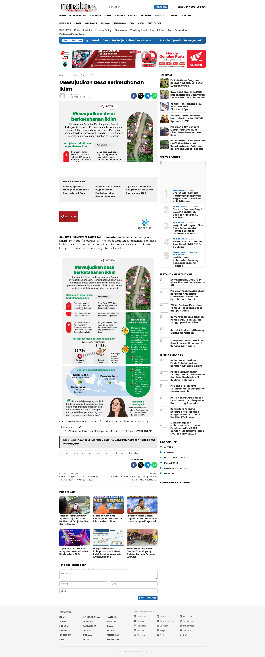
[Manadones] (78, 6)
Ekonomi (64, 626)
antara (65, 453)
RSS (185, 635)
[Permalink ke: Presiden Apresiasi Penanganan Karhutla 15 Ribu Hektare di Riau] (108, 505)
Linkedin (164, 625)
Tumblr (140, 621)
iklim (108, 453)
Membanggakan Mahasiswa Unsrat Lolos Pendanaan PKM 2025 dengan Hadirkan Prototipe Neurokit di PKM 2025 (187, 428)
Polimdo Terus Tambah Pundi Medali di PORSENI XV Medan (187, 244)
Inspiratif (89, 630)
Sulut (62, 621)
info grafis (119, 453)
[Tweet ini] (141, 96)
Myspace (141, 630)
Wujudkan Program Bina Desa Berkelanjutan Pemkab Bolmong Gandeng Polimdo (188, 229)
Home (62, 616)
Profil (110, 630)
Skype (163, 630)
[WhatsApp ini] (154, 96)
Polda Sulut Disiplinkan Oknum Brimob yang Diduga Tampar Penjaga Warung (141, 552)
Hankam (111, 621)
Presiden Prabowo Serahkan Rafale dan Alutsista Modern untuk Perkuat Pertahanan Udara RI (187, 295)
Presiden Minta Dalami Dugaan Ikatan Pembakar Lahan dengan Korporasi (108, 191)
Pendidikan (178, 190)
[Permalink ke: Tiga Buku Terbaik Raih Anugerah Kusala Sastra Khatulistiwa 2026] (74, 537)
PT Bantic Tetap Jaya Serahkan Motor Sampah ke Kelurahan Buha (187, 389)
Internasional (91, 616)
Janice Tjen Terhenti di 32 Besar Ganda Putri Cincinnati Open (186, 107)
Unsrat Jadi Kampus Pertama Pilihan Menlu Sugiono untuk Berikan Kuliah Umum (187, 197)
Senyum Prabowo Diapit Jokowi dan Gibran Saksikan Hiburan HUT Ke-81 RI (187, 213)
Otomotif (65, 635)
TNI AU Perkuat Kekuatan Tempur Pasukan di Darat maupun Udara (186, 308)
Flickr (162, 635)
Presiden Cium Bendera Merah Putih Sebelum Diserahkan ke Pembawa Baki (185, 131)
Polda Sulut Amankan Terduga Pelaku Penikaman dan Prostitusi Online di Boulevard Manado (187, 376)
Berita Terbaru (180, 206)
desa (98, 453)
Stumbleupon (167, 621)
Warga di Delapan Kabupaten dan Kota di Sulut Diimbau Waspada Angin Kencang (107, 552)
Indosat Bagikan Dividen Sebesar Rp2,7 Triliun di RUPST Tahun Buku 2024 (80, 476)
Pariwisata (89, 626)
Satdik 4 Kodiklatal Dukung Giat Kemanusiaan (187, 331)
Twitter (163, 616)
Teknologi (113, 639)
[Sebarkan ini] (134, 96)
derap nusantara (82, 453)
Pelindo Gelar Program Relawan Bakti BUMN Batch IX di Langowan (186, 83)
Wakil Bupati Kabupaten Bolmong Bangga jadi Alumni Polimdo (186, 261)
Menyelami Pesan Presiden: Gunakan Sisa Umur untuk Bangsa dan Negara (187, 343)
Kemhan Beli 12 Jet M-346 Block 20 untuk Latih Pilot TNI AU (187, 282)
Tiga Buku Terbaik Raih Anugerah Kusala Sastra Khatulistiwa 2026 (139, 189)
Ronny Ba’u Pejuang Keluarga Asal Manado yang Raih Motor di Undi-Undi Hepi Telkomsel (185, 413)
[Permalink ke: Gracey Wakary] (62, 95)
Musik (86, 639)
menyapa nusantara (176, 468)
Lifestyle (64, 630)
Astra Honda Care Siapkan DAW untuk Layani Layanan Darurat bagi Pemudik (187, 400)
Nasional (112, 616)
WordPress (188, 621)
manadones (171, 462)
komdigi (133, 453)
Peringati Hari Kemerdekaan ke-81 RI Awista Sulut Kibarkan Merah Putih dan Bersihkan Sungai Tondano (187, 144)
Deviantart (188, 625)
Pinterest (187, 616)
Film (61, 639)
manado (169, 473)
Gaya (110, 626)
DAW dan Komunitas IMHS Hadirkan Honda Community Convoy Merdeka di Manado (187, 95)
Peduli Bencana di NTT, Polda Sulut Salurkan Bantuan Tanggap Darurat (187, 363)
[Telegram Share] (147, 96)
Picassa (141, 635)
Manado (88, 621)
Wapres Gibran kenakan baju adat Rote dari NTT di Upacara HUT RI (186, 118)
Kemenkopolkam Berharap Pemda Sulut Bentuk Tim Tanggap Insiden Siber (187, 320)
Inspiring (193, 252)
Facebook (142, 616)
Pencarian (161, 6)
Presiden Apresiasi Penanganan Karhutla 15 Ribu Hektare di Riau (169, 40)
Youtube (187, 630)
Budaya (87, 635)
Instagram (142, 625)
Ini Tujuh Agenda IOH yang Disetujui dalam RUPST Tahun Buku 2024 (134, 476)
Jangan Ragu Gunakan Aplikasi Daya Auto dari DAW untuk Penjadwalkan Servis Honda (74, 520)
